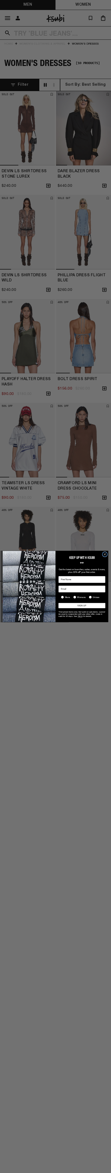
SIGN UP (81, 605)
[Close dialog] (104, 554)
